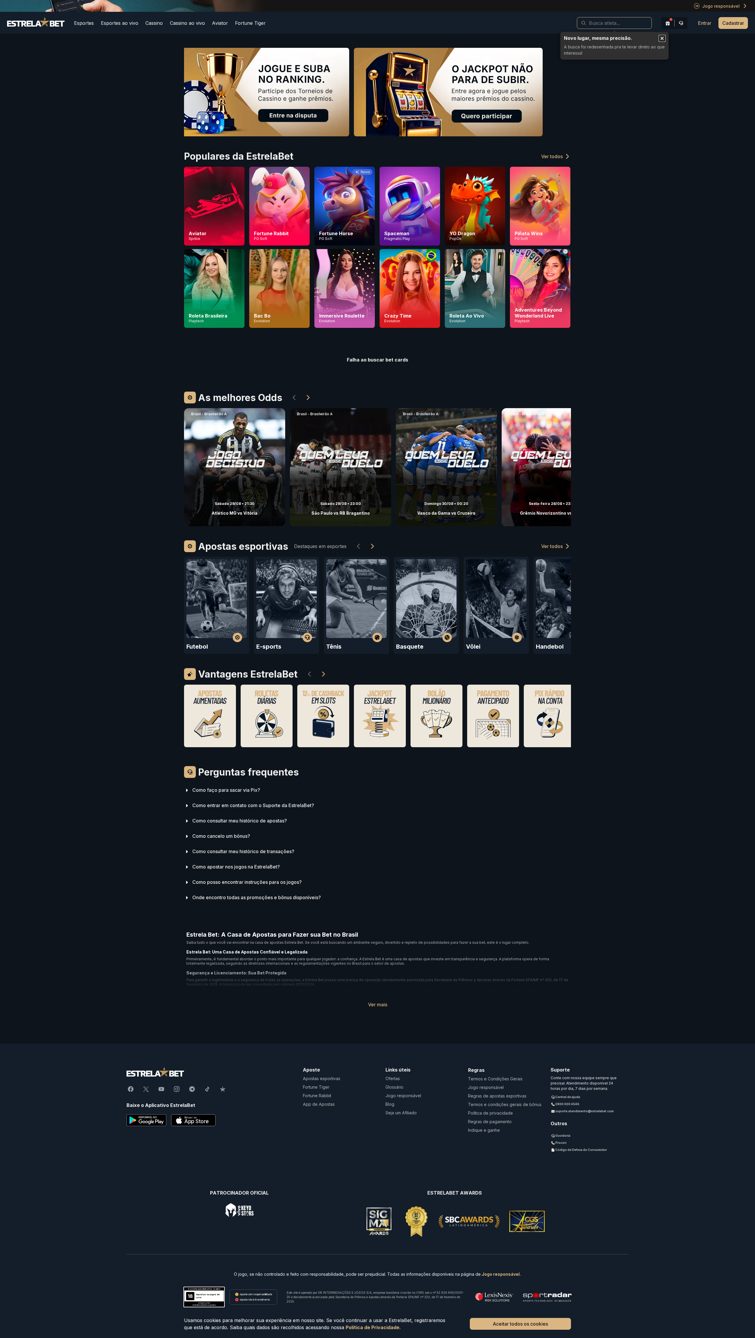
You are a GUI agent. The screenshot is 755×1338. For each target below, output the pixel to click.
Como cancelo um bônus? (221, 836)
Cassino (154, 23)
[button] (614, 23)
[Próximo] (308, 397)
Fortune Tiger (250, 23)
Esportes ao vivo (119, 23)
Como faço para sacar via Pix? (226, 790)
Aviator (220, 23)
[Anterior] (294, 397)
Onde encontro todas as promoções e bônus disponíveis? (256, 897)
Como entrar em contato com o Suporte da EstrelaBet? (253, 805)
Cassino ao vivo (187, 23)
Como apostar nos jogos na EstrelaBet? (236, 867)
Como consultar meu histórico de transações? (243, 851)
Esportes (84, 23)
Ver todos (552, 156)
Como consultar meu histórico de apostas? (239, 821)
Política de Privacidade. (373, 1327)
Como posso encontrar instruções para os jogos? (247, 882)
